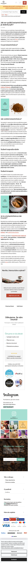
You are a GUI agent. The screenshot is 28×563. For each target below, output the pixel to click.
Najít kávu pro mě (13, 301)
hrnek (13, 239)
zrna (6, 266)
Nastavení (13, 551)
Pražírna (7, 497)
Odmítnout (13, 555)
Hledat (22, 11)
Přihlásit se (20, 464)
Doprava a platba (9, 487)
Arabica (7, 87)
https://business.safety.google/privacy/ (12, 548)
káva (22, 39)
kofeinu (14, 234)
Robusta (12, 87)
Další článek (19, 311)
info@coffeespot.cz (11, 508)
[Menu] (23, 3)
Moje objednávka (9, 484)
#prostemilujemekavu (9, 409)
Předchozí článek (9, 311)
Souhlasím (13, 559)
